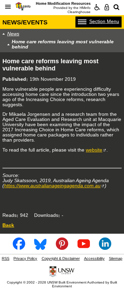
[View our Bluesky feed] (40, 247)
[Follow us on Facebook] (19, 247)
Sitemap (115, 258)
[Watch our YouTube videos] (84, 247)
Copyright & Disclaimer (61, 258)
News (13, 33)
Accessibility (94, 258)
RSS (5, 258)
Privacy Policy (25, 258)
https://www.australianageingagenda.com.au (52, 185)
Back (8, 225)
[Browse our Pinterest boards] (62, 247)
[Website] (116, 7)
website (94, 150)
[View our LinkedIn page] (105, 247)
